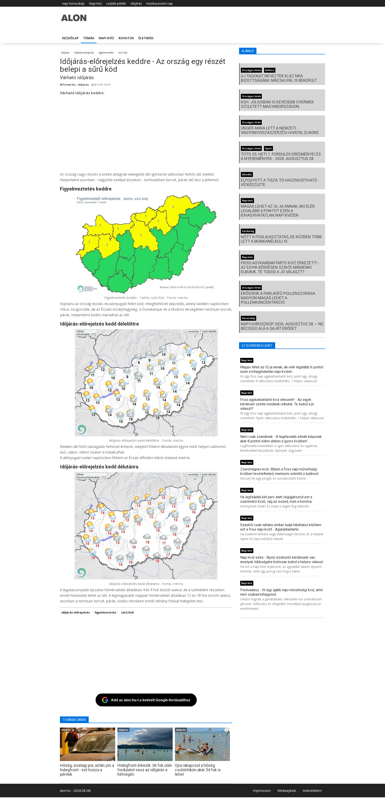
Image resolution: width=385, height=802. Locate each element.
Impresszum (262, 790)
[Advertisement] (193, 135)
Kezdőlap (70, 38)
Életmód (146, 38)
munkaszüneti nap (159, 3)
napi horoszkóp (73, 3)
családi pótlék (116, 3)
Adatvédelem (312, 790)
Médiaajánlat (286, 790)
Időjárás (136, 3)
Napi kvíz (95, 3)
